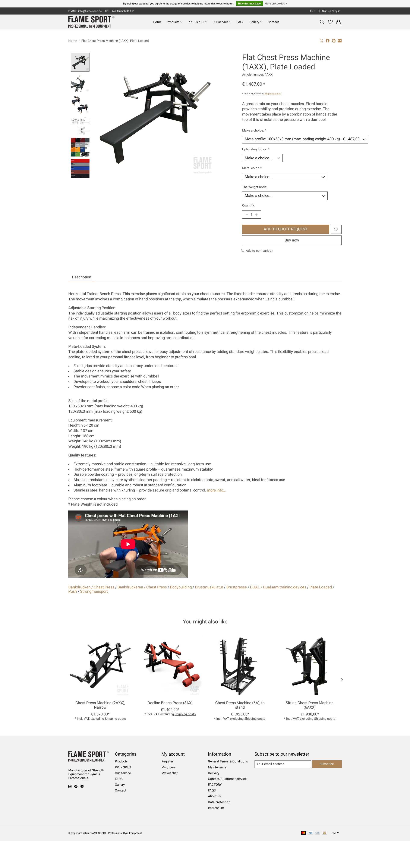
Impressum (216, 808)
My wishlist (169, 773)
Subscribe (327, 764)
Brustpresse (236, 587)
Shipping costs (273, 93)
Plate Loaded (320, 587)
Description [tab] (81, 277)
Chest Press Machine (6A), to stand (240, 705)
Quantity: (248, 205)
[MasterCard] (303, 833)
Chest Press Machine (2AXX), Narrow (100, 705)
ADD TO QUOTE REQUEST (286, 229)
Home (157, 22)
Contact (273, 22)
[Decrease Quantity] (247, 215)
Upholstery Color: (255, 149)
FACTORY (215, 785)
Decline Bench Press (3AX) (170, 703)
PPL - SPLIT (123, 767)
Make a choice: (254, 130)
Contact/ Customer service (227, 779)
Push (72, 591)
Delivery (213, 773)
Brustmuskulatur (209, 587)
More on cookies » (276, 3)
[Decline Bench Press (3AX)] (170, 665)
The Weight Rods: (254, 187)
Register (167, 761)
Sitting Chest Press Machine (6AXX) (310, 705)
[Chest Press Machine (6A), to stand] (240, 665)
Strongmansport (94, 591)
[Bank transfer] (317, 833)
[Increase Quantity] (256, 215)
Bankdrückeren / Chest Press (142, 587)
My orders (168, 767)
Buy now (292, 240)
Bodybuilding (181, 587)
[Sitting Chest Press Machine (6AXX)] (310, 665)
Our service (123, 773)
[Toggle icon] (322, 22)
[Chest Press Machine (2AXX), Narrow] (100, 665)
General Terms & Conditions (228, 761)
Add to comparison (259, 251)
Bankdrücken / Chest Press (91, 587)
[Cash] (324, 833)
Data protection (219, 802)
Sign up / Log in (331, 11)
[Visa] (310, 833)
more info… (216, 490)
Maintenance (217, 767)
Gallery (120, 785)
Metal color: (252, 168)
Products (121, 761)
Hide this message (249, 3)
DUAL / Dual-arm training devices (278, 587)
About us (214, 796)
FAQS (240, 22)
